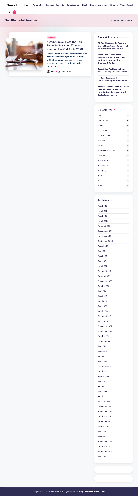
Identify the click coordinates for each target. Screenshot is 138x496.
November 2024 (105, 236)
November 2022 (105, 331)
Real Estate (103, 165)
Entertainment (104, 135)
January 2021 (104, 401)
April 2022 (102, 361)
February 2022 (104, 366)
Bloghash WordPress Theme (92, 491)
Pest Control (103, 160)
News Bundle (17, 5)
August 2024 (103, 246)
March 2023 (103, 311)
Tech (100, 180)
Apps (100, 115)
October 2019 (104, 446)
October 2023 (104, 286)
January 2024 (104, 276)
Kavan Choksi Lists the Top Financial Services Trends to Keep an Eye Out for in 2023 (65, 45)
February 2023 (104, 316)
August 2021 (103, 376)
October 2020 (104, 416)
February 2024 (104, 271)
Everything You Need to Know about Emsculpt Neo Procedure (112, 70)
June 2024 (102, 256)
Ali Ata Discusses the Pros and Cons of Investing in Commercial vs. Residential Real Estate (113, 46)
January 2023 (104, 321)
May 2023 (102, 301)
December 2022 (105, 326)
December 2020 (105, 406)
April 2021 (102, 391)
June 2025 (102, 216)
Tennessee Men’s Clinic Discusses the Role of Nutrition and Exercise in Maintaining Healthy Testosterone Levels (113, 91)
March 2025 (103, 221)
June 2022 (102, 351)
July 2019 (102, 456)
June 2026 (102, 206)
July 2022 (102, 346)
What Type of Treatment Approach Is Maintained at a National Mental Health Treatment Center (111, 59)
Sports (101, 175)
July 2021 (102, 381)
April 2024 (102, 261)
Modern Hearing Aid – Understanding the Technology (112, 79)
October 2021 (104, 371)
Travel (100, 185)
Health (101, 145)
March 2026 (103, 211)
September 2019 (105, 451)
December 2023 (105, 281)
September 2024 (105, 241)
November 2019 (105, 441)
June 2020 (102, 436)
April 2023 (102, 306)
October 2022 (104, 336)
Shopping (102, 170)
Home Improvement (106, 150)
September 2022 (105, 341)
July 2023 (102, 291)
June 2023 (102, 296)
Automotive (103, 120)
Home (113, 20)
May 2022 (102, 356)
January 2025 (104, 226)
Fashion (101, 140)
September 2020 (105, 421)
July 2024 (102, 251)
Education (102, 130)
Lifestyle (101, 155)
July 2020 (102, 431)
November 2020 (105, 411)
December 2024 (105, 231)
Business (51, 37)
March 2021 (103, 396)
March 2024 (103, 266)
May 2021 (102, 386)
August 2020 (103, 426)
